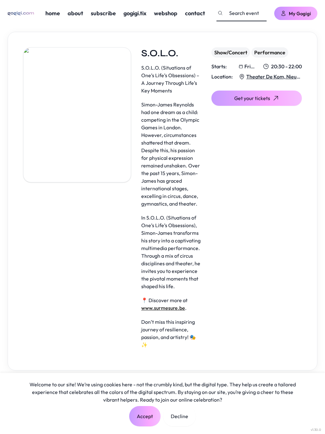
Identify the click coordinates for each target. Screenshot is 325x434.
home (52, 13)
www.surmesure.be (163, 308)
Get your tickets (252, 98)
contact (195, 13)
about (75, 13)
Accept (145, 416)
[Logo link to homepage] (21, 13)
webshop (165, 13)
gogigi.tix (134, 13)
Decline (179, 416)
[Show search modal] (220, 13)
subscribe (103, 13)
